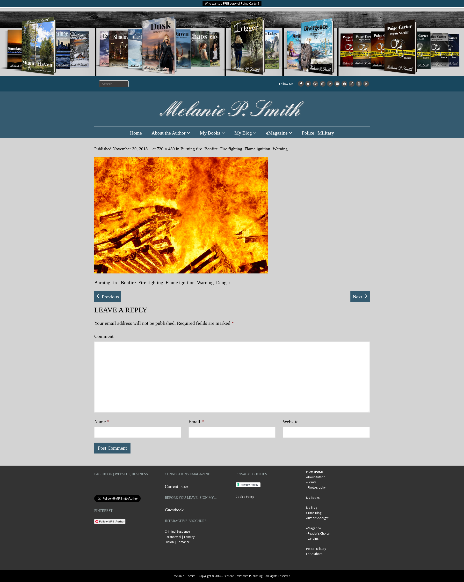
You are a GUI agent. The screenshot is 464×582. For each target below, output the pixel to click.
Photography (317, 487)
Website (290, 421)
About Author (315, 477)
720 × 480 (166, 148)
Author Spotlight (317, 518)
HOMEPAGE (314, 472)
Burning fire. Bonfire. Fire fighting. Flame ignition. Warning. (235, 148)
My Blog (243, 133)
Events (312, 482)
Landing (313, 539)
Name (101, 421)
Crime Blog (313, 513)
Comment (104, 336)
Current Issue (176, 486)
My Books (210, 133)
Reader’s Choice (319, 533)
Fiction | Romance (177, 542)
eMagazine (277, 133)
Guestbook (174, 510)
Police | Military (318, 133)
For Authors (314, 554)
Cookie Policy (245, 497)
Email (196, 421)
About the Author (169, 133)
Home (136, 133)
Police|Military (316, 549)
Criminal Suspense (177, 531)
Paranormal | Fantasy (180, 537)
